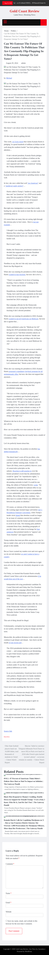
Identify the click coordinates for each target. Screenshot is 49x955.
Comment (10, 864)
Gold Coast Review (24, 11)
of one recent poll (15, 643)
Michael (9, 78)
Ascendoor (41, 949)
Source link (8, 731)
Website (8, 912)
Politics (6, 737)
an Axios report (17, 142)
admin (23, 63)
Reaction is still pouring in (22, 471)
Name (8, 893)
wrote (36, 485)
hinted (18, 515)
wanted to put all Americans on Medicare (23, 319)
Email (8, 902)
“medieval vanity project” (14, 186)
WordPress (28, 951)
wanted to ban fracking (17, 275)
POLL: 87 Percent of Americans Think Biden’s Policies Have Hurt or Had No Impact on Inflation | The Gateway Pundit (23, 781)
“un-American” (32, 183)
